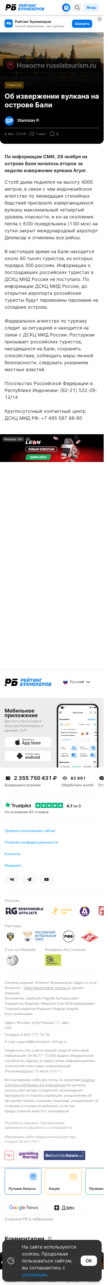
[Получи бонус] (66, 7)
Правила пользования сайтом (30, 831)
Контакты (12, 854)
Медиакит (13, 865)
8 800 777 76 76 (35, 1034)
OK (89, 1261)
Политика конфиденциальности (31, 842)
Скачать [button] (82, 23)
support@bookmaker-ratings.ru (42, 1041)
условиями (34, 1274)
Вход (91, 7)
